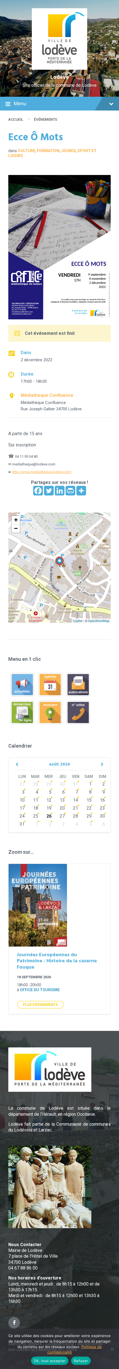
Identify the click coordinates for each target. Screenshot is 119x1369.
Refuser (81, 1361)
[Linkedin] (59, 490)
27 (22, 784)
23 (102, 808)
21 (75, 808)
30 (62, 784)
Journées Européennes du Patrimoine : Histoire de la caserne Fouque (57, 961)
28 (35, 784)
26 (48, 816)
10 (22, 800)
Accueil (16, 119)
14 (75, 800)
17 (22, 808)
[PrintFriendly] (70, 490)
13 (62, 800)
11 (35, 800)
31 (75, 784)
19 (48, 808)
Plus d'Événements (40, 1005)
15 (89, 800)
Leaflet (77, 620)
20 (62, 808)
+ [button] (16, 519)
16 (102, 800)
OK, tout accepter (50, 1361)
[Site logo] (59, 68)
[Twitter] (49, 490)
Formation (48, 151)
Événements (46, 119)
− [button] (16, 528)
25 (35, 816)
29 (48, 784)
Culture (26, 151)
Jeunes (68, 151)
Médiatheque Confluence (47, 395)
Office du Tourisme (40, 990)
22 (89, 808)
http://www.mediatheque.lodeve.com (41, 472)
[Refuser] (112, 1349)
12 (48, 800)
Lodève (59, 77)
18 (35, 808)
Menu (20, 103)
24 (22, 816)
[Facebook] (38, 490)
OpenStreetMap (98, 620)
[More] (81, 490)
